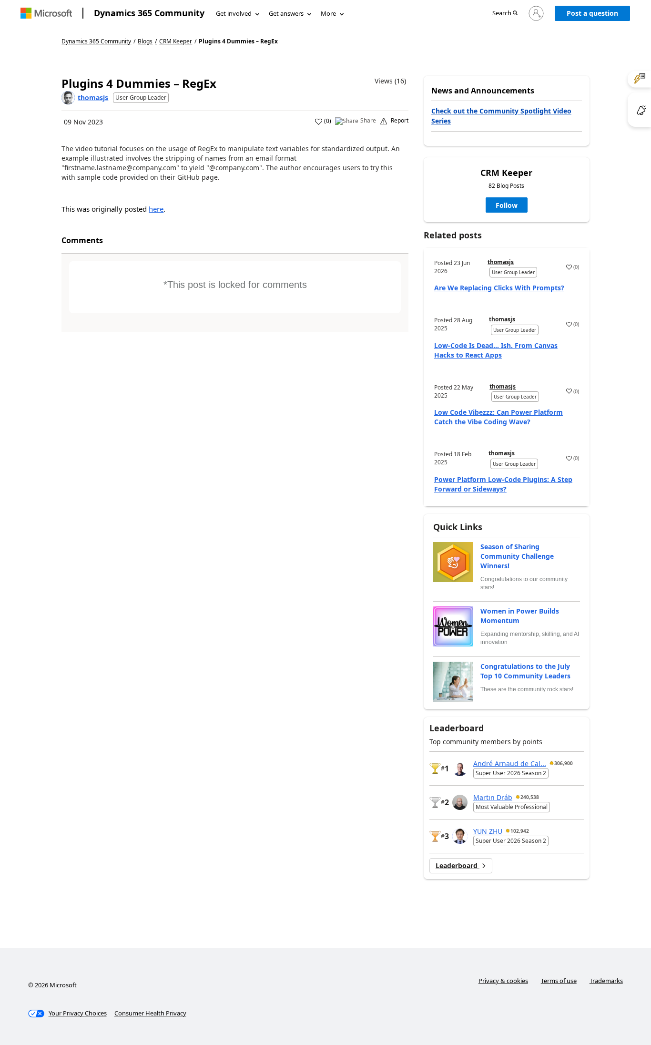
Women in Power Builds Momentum (519, 615)
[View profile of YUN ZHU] (460, 836)
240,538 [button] (529, 797)
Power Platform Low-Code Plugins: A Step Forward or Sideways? (503, 484)
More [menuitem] (328, 13)
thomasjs (93, 97)
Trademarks (606, 980)
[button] (505, 13)
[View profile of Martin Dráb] (460, 802)
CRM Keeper (175, 41)
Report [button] (399, 120)
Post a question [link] (592, 13)
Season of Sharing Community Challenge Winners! (517, 556)
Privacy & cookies (503, 980)
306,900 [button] (563, 763)
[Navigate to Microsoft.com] (46, 13)
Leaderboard (457, 865)
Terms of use (559, 980)
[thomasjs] (68, 97)
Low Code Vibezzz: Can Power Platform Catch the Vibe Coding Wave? (498, 417)
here (156, 209)
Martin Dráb (492, 796)
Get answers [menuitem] (286, 13)
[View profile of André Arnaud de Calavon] (460, 768)
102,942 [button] (519, 831)
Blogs (145, 41)
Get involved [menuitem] (234, 13)
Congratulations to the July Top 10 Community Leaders (525, 671)
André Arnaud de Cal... (509, 763)
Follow (507, 205)
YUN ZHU (487, 830)
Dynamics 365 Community (149, 13)
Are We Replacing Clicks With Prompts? (499, 287)
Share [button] (368, 120)
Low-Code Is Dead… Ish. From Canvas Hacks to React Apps (496, 350)
